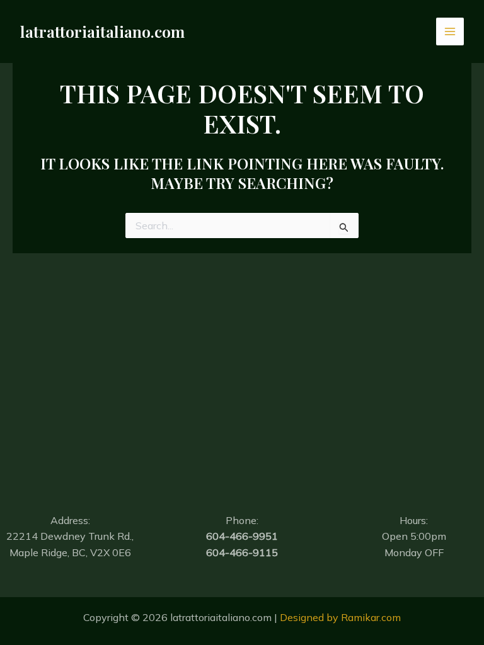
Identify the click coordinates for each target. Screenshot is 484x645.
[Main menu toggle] (450, 31)
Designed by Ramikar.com (340, 617)
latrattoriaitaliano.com (102, 31)
